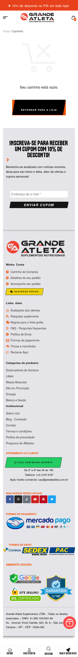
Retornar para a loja (39, 109)
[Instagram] (18, 499)
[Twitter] (52, 499)
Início (6, 31)
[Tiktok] (27, 499)
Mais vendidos (68, 653)
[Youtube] (35, 499)
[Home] (10, 650)
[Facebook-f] (10, 499)
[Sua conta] (29, 650)
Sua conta (29, 653)
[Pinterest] (43, 499)
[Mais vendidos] (68, 650)
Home (10, 653)
